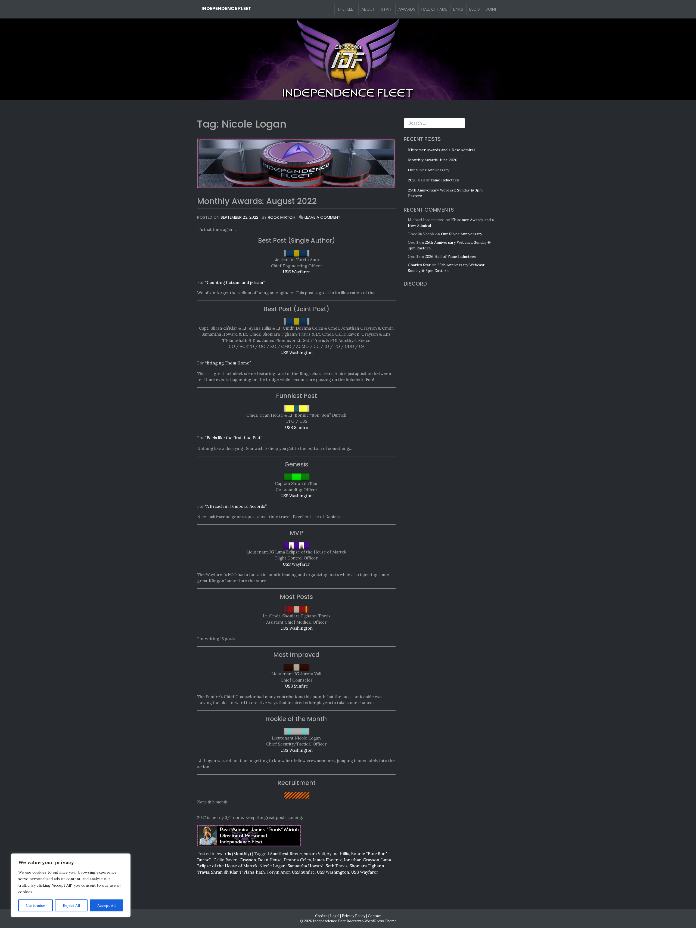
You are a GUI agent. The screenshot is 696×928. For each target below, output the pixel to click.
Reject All (71, 905)
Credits (321, 916)
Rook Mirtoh (281, 217)
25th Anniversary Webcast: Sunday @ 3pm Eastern (445, 193)
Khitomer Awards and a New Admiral (441, 149)
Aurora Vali (314, 853)
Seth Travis (336, 865)
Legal (334, 916)
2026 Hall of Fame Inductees (433, 180)
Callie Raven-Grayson (234, 859)
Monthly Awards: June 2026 (432, 159)
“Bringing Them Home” (228, 363)
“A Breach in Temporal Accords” (236, 506)
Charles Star (419, 264)
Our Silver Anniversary (428, 170)
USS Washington (296, 352)
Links (458, 9)
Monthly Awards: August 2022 (257, 201)
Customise (35, 905)
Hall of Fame (434, 9)
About (368, 9)
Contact (374, 916)
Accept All (106, 905)
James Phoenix (327, 859)
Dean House (270, 859)
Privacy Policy (353, 916)
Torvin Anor (278, 872)
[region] (70, 885)
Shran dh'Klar (224, 872)
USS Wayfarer (296, 271)
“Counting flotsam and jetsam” (235, 282)
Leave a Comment (322, 217)
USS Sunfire (296, 427)
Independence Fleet (226, 8)
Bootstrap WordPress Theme (371, 921)
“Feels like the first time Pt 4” (233, 437)
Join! (491, 9)
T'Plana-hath (252, 872)
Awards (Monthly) (234, 853)
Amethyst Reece (286, 853)
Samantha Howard (305, 865)
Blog (474, 9)
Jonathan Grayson (361, 859)
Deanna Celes (297, 859)
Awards (406, 9)
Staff (386, 9)
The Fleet (346, 9)
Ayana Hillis (338, 853)
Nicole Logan (272, 865)
